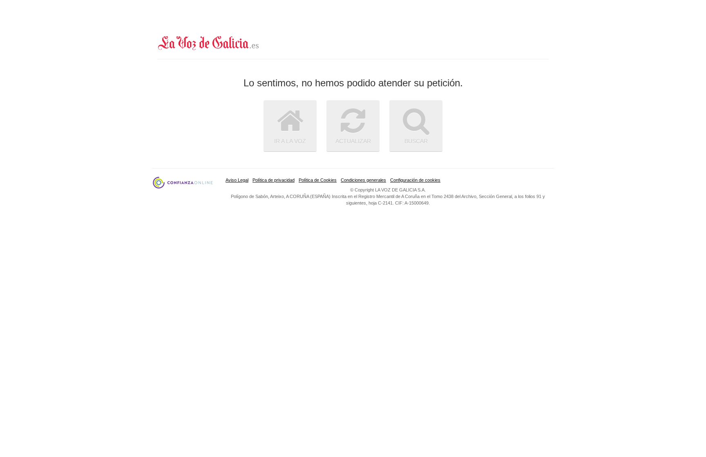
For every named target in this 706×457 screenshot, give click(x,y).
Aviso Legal (237, 180)
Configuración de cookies (415, 180)
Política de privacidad (273, 180)
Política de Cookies (318, 180)
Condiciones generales (363, 180)
